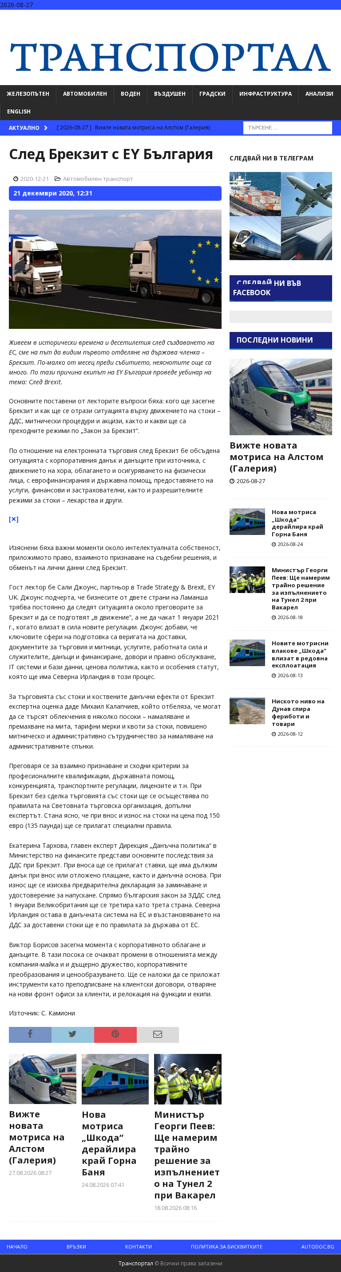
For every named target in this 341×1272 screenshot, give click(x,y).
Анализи (319, 94)
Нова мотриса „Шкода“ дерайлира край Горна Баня (109, 1143)
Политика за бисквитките (226, 1246)
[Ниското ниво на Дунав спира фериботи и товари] (247, 711)
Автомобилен (85, 94)
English (19, 111)
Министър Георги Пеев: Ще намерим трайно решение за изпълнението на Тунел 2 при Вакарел (187, 1154)
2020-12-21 (34, 179)
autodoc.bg (317, 1246)
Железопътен (28, 94)
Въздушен (170, 94)
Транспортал (136, 1263)
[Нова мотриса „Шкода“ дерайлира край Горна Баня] (115, 1079)
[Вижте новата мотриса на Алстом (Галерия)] (42, 1079)
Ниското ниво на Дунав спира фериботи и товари (298, 712)
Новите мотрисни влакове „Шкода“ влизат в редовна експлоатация (300, 654)
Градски (212, 94)
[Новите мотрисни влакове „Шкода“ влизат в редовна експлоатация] (247, 653)
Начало (17, 1246)
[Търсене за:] (287, 127)
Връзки (76, 1246)
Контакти (138, 1246)
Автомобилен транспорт (98, 179)
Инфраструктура (265, 94)
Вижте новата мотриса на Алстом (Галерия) (37, 1137)
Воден (130, 94)
